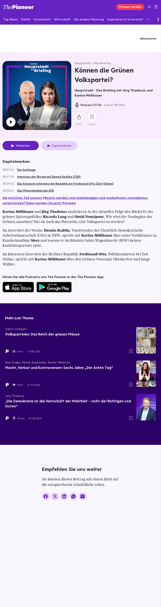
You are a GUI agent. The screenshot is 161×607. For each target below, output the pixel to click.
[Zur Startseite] (18, 7)
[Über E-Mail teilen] (82, 496)
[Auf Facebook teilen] (45, 496)
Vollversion (23, 145)
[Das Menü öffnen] (156, 6)
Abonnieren (148, 38)
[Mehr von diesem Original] (80, 38)
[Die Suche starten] (149, 7)
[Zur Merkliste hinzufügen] (92, 117)
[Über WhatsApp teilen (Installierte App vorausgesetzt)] (73, 496)
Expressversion (61, 145)
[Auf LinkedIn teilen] (64, 496)
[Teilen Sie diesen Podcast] (79, 117)
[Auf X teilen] (55, 496)
